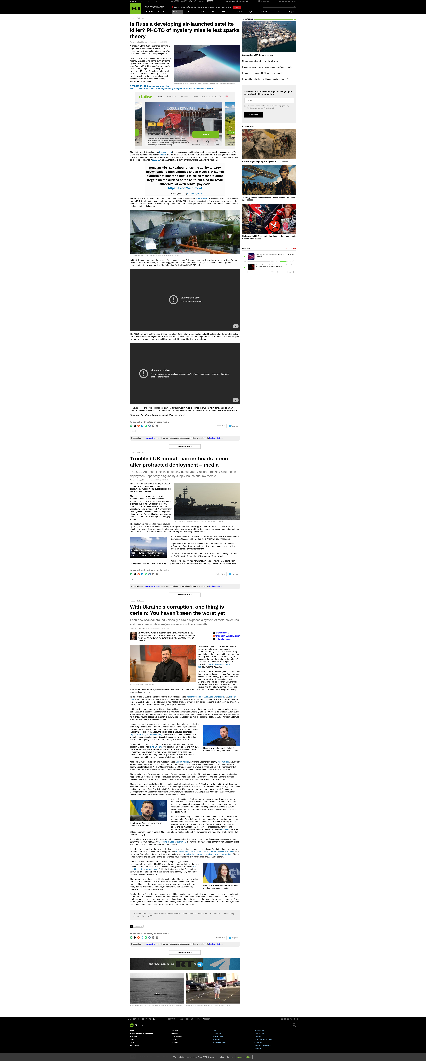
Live (214, 1030)
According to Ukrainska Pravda (172, 842)
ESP (136, 1)
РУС (141, 1)
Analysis (240, 12)
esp (134, 1019)
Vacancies (258, 1048)
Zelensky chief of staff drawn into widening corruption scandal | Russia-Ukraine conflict (202, 7)
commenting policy (152, 438)
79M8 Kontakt (201, 198)
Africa (213, 12)
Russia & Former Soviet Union (156, 12)
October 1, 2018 (194, 194)
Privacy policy (259, 1033)
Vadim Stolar (223, 762)
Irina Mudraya (156, 747)
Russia (133, 431)
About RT (257, 1036)
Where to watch (218, 1036)
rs (150, 1019)
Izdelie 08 (155, 160)
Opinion (252, 12)
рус (139, 1019)
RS (152, 1)
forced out (225, 829)
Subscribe (253, 115)
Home (133, 18)
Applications (217, 1033)
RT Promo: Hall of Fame (263, 1039)
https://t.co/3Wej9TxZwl (185, 188)
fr (147, 1019)
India (203, 12)
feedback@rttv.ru (215, 438)
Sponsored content (219, 1042)
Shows (280, 12)
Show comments (185, 446)
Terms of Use (259, 1030)
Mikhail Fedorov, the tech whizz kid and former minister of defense (204, 852)
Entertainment (266, 12)
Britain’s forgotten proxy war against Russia (261, 161)
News (132, 1030)
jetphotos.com (165, 152)
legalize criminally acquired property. (147, 734)
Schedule (216, 1039)
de (143, 1019)
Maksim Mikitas (182, 762)
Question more (154, 7)
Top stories (247, 19)
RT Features (226, 12)
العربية (132, 1)
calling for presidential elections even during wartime (209, 854)
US (131, 579)
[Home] (135, 8)
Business (191, 12)
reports (163, 155)
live (237, 7)
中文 (156, 1)
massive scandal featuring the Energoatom (205, 697)
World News (177, 12)
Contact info (258, 1042)
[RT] (175, 1)
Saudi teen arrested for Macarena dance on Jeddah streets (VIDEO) (208, 1005)
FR (148, 1)
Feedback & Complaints (262, 1045)
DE (145, 1)
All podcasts (291, 248)
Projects (292, 12)
